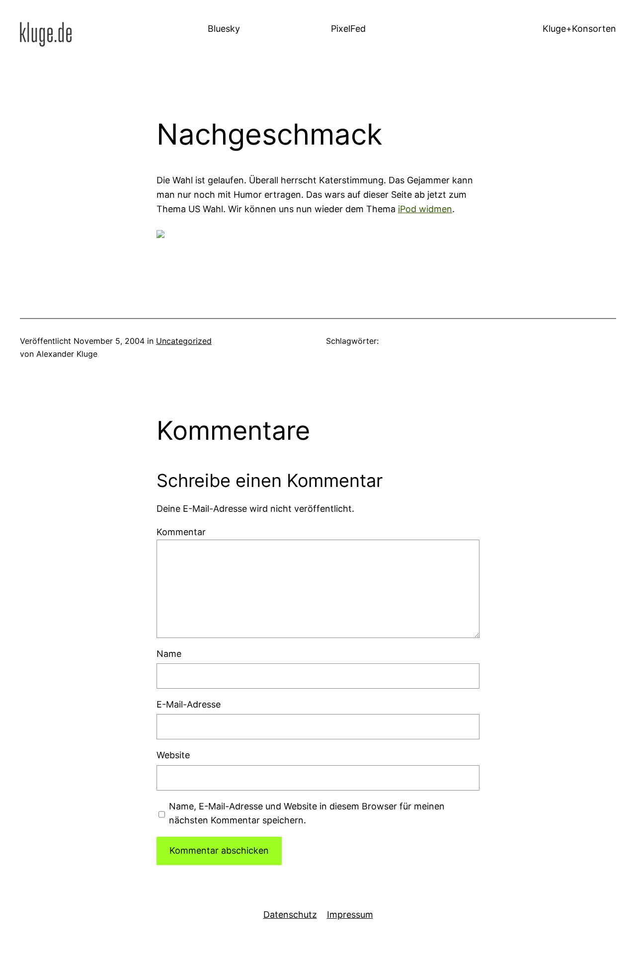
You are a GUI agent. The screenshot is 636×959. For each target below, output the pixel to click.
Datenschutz (290, 914)
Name (169, 653)
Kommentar (181, 532)
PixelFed (348, 28)
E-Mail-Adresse (189, 704)
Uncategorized (184, 341)
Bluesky (224, 28)
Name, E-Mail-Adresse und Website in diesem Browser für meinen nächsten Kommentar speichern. (307, 813)
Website (173, 755)
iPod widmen (425, 209)
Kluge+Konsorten (579, 28)
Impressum (350, 914)
